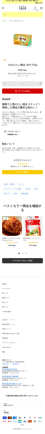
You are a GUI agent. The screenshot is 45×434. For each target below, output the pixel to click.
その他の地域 (6, 311)
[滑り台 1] (19, 253)
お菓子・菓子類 (9, 184)
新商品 (4, 284)
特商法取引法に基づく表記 (11, 333)
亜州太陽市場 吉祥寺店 (9, 369)
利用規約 (5, 338)
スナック (21, 184)
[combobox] (22, 14)
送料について (39, 3)
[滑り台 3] (26, 253)
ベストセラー (6, 289)
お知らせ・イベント (8, 320)
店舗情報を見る (12, 134)
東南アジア (5, 298)
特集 (3, 352)
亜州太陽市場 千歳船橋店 (10, 376)
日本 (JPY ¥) (8, 405)
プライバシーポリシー (9, 343)
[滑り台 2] (22, 253)
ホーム (4, 21)
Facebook (15, 364)
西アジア (5, 307)
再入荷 (28, 189)
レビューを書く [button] (22, 172)
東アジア (7, 193)
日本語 (6, 413)
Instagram (5, 364)
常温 (36, 189)
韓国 (15, 193)
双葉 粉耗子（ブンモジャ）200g (32, 239)
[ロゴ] (22, 7)
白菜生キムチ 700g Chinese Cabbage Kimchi (11, 239)
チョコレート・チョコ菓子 (12, 189)
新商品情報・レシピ (8, 324)
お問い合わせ (6, 347)
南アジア (5, 302)
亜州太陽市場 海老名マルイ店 (12, 384)
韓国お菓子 (25, 193)
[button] (41, 8)
